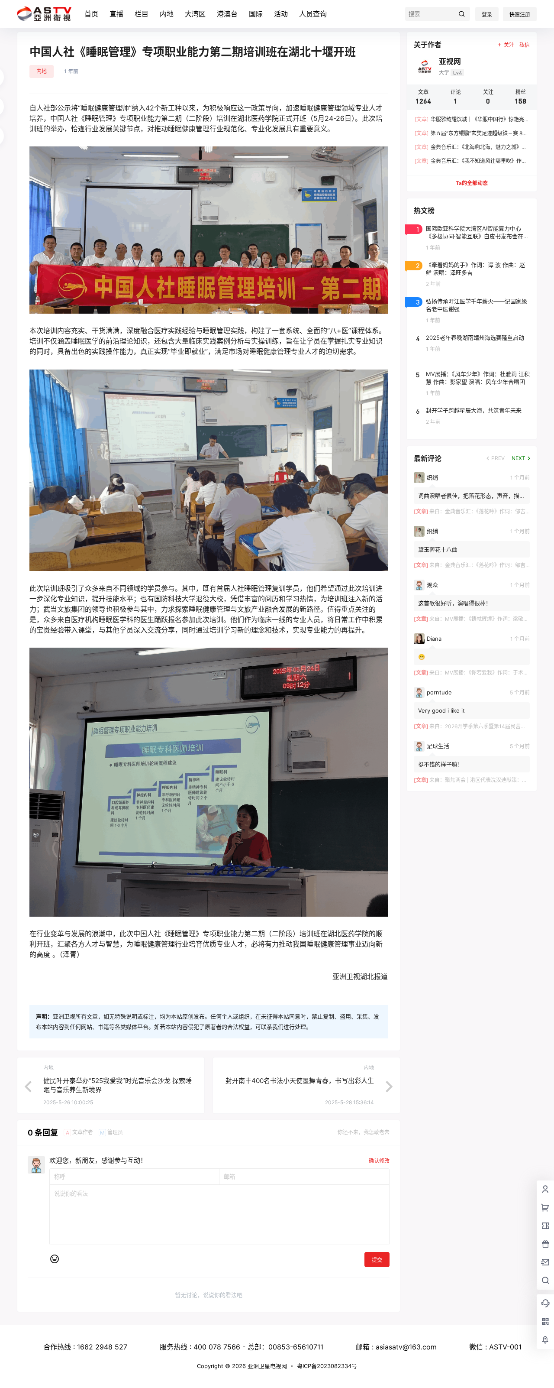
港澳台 (227, 14)
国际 (256, 14)
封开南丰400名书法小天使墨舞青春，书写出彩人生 (299, 1081)
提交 (377, 1260)
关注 (509, 45)
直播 (116, 14)
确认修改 (379, 1161)
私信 (524, 45)
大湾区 (195, 14)
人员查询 (313, 14)
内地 (167, 14)
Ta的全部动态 (472, 183)
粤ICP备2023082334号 (327, 1365)
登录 (487, 14)
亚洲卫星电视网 (266, 1365)
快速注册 (519, 14)
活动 (281, 14)
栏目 (141, 14)
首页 (91, 14)
